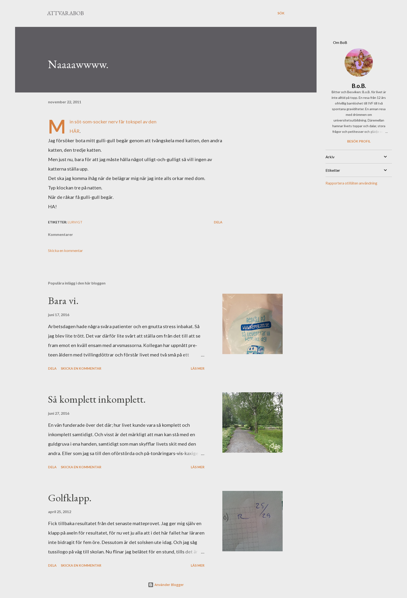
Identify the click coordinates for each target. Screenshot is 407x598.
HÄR (74, 131)
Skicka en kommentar (65, 250)
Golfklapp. (70, 497)
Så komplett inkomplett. (97, 399)
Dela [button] (218, 222)
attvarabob (65, 13)
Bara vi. (63, 300)
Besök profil (358, 141)
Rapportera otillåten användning (351, 183)
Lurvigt (75, 222)
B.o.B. (359, 85)
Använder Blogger (169, 584)
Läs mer (197, 368)
